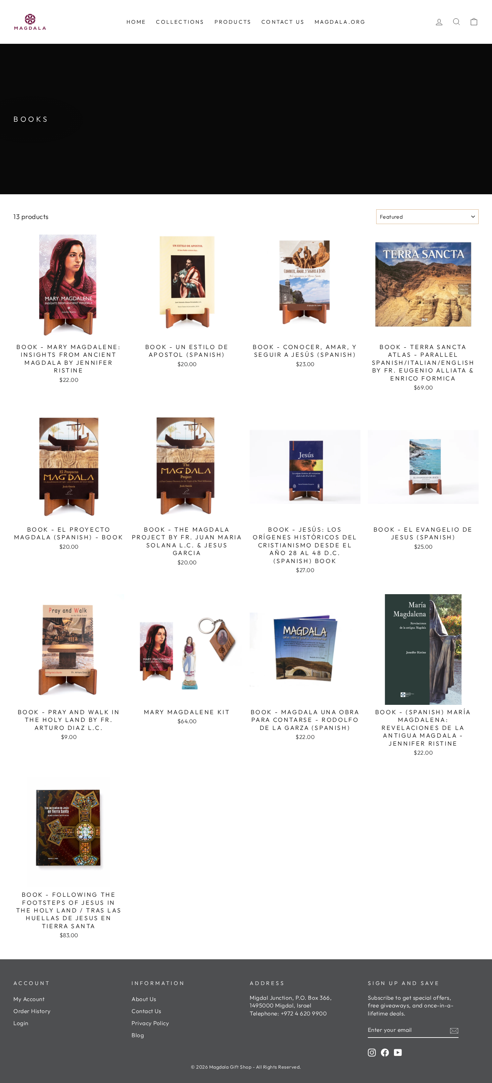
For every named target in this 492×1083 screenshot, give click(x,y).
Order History (32, 1010)
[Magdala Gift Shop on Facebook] (385, 1052)
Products (233, 21)
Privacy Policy (150, 1022)
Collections (180, 21)
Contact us (283, 21)
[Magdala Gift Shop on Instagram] (372, 1052)
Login (20, 1022)
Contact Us (146, 1010)
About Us (144, 998)
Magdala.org (340, 21)
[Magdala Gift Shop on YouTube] (398, 1052)
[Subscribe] (454, 1030)
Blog (138, 1035)
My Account (29, 998)
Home (136, 21)
